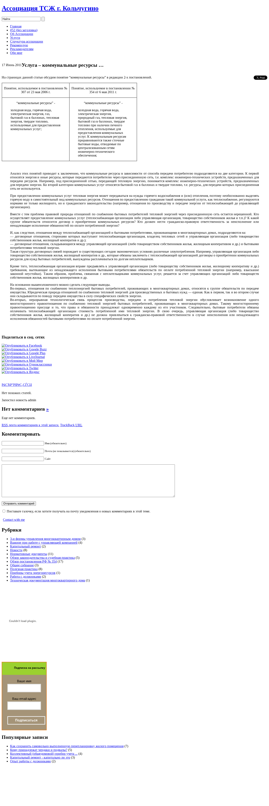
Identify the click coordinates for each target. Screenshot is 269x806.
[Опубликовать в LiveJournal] (23, 357)
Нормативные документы (28, 554)
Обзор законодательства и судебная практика (42, 557)
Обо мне (16, 53)
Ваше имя (24, 681)
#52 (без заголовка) (23, 30)
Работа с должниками (25, 576)
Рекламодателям (21, 49)
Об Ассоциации (21, 34)
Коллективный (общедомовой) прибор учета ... (44, 753)
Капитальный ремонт (25, 546)
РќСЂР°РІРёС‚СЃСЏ (17, 385)
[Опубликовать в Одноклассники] (27, 364)
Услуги (15, 37)
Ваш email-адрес (24, 698)
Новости (16, 550)
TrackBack (71, 425)
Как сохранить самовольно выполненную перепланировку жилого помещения (67, 746)
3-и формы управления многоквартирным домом (45, 539)
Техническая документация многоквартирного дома (47, 580)
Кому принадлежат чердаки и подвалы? (38, 750)
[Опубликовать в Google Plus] (23, 353)
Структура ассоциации (26, 41)
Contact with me (14, 519)
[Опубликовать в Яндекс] (21, 372)
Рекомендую (19, 45)
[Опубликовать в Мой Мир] (22, 360)
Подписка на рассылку (29, 667)
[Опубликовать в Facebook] (22, 345)
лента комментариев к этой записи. (30, 425)
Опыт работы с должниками (30, 761)
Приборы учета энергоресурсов (32, 573)
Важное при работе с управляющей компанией (44, 542)
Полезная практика (24, 569)
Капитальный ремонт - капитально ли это (40, 757)
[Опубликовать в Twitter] (20, 368)
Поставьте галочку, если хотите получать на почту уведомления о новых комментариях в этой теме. (78, 511)
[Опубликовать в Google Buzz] (24, 349)
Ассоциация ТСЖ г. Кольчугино (50, 8)
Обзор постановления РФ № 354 (33, 561)
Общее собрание (22, 565)
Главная (15, 26)
